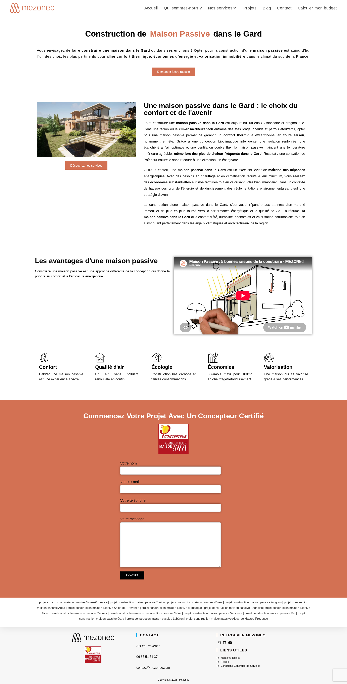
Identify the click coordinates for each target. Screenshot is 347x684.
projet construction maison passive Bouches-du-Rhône (145, 613)
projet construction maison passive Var (270, 613)
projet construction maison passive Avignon (253, 602)
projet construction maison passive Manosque (172, 607)
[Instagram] (219, 642)
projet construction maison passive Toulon (137, 602)
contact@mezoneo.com (153, 667)
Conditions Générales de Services (240, 666)
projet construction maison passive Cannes (78, 613)
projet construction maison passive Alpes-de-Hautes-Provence (227, 618)
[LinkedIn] (224, 642)
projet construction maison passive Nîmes (194, 602)
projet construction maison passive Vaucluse (213, 613)
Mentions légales (230, 657)
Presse (225, 661)
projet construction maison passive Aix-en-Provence (73, 602)
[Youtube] (230, 642)
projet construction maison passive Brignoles (233, 607)
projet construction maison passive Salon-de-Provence (103, 607)
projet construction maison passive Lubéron (155, 618)
